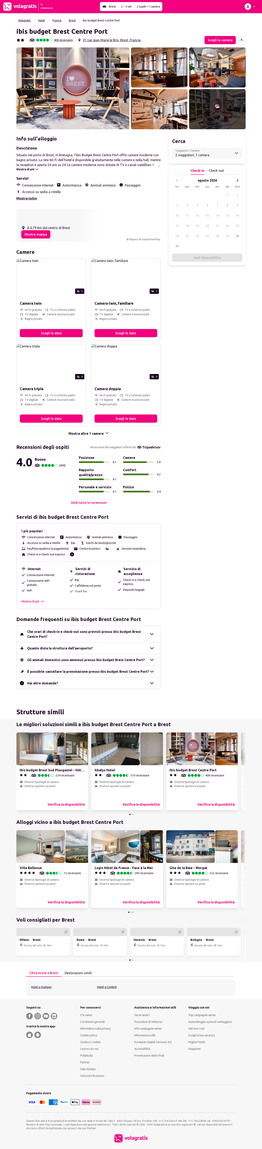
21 (217, 225)
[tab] (43, 973)
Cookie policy (88, 1035)
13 (207, 215)
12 (197, 215)
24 (177, 236)
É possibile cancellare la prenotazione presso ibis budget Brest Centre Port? (88, 671)
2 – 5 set (126, 6)
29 (227, 236)
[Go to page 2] (132, 814)
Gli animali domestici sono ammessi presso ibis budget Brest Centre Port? (86, 660)
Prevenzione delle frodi (149, 1055)
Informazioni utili (144, 1035)
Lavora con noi (89, 1048)
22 (227, 225)
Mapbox (133, 239)
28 (217, 236)
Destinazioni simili (78, 973)
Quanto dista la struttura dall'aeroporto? (60, 648)
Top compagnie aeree (202, 1015)
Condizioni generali (92, 1021)
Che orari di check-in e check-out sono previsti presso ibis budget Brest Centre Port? (84, 634)
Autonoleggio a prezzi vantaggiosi (210, 1021)
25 (187, 236)
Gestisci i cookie (90, 1042)
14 (217, 215)
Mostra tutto (26, 198)
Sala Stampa (88, 1069)
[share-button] (241, 40)
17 (177, 225)
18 (187, 225)
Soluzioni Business (92, 1075)
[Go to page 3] (133, 912)
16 (237, 215)
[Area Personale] (251, 6)
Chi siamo (86, 1015)
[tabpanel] (131, 988)
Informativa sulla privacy (95, 1028)
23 (237, 225)
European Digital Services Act (153, 1042)
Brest (112, 6)
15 (227, 215)
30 (237, 236)
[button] (72, 88)
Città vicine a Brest (43, 973)
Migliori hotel (196, 1042)
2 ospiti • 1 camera (148, 6)
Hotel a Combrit (107, 987)
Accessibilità (142, 1048)
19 (197, 225)
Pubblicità (86, 1055)
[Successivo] (237, 180)
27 (207, 236)
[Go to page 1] (130, 814)
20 (207, 225)
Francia (56, 20)
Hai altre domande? (42, 683)
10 (177, 215)
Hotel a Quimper (41, 987)
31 (177, 246)
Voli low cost (196, 1028)
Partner (85, 1062)
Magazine (194, 1048)
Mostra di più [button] (30, 601)
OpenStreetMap (151, 239)
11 (187, 215)
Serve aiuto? (142, 1015)
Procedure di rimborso (148, 1021)
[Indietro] (177, 180)
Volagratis (24, 20)
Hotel (41, 20)
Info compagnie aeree (148, 1028)
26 (197, 236)
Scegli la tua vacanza (201, 1035)
